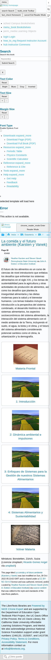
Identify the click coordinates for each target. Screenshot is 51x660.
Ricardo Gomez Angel (35, 562)
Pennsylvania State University (23, 261)
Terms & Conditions (28, 638)
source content (39, 588)
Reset (4, 83)
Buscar (5, 657)
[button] (12, 182)
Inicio (13, 235)
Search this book (7, 54)
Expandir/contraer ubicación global (48, 234)
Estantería (29, 235)
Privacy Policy (9, 638)
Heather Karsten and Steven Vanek (26, 258)
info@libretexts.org (14, 648)
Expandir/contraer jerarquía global (4, 235)
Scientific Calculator (17, 159)
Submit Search (8, 63)
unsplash (10, 565)
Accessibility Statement (14, 642)
